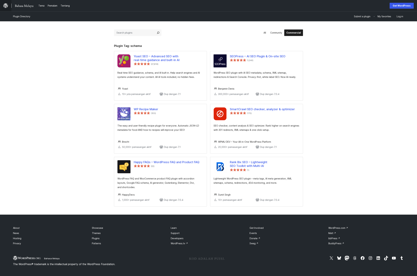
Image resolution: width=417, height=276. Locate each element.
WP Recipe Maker (146, 109)
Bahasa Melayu (52, 258)
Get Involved (257, 227)
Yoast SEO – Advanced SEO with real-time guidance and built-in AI (157, 58)
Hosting (17, 238)
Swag (254, 243)
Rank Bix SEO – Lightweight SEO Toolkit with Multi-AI (248, 164)
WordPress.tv (179, 243)
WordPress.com (338, 227)
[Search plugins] (158, 32)
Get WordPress (402, 5)
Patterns (96, 243)
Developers (177, 238)
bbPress (334, 238)
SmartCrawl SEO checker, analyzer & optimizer (262, 109)
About (16, 227)
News (16, 233)
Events (253, 233)
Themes (96, 233)
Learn (174, 227)
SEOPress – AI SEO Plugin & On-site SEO (257, 56)
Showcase (97, 227)
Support (175, 233)
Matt (332, 233)
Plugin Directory (21, 16)
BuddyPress (336, 243)
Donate (255, 238)
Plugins (96, 238)
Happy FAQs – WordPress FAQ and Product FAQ (166, 162)
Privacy (17, 243)
